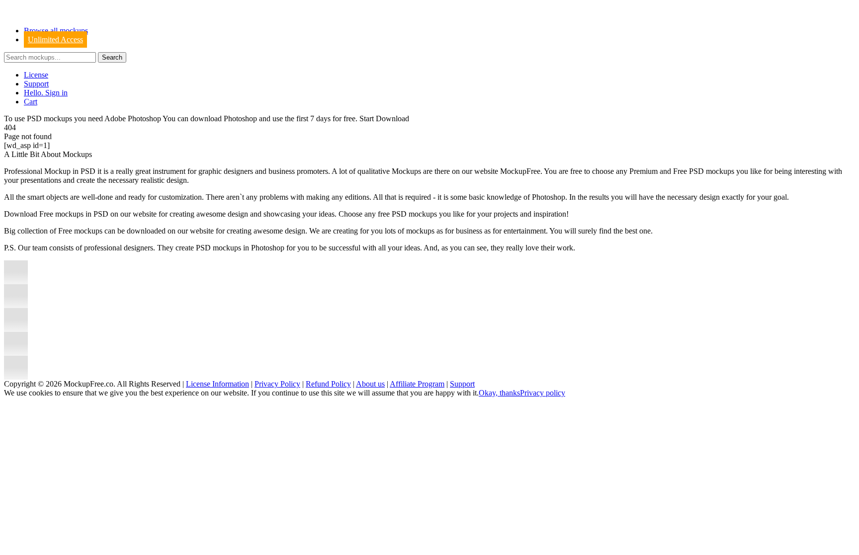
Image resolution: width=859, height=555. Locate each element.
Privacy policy (542, 393)
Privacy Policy (277, 384)
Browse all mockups (56, 30)
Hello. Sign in (46, 92)
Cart (30, 101)
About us (370, 384)
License (36, 75)
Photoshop (240, 118)
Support (36, 83)
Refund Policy (328, 384)
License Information (217, 384)
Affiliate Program (417, 384)
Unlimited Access (55, 39)
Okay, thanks (499, 393)
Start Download (384, 118)
